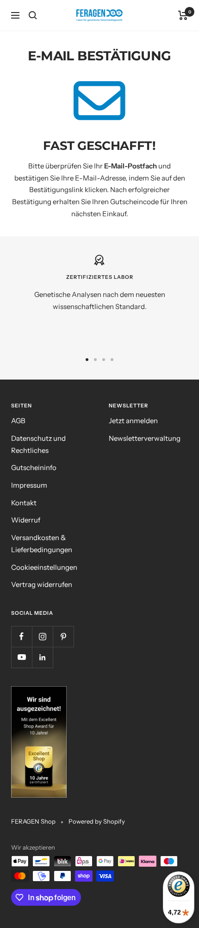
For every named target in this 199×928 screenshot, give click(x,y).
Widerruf (25, 520)
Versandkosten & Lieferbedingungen (41, 543)
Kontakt (24, 502)
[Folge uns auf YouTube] (21, 657)
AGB (18, 420)
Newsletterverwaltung (144, 438)
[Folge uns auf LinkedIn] (42, 657)
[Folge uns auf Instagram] (42, 636)
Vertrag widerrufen (41, 584)
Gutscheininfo (33, 467)
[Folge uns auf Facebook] (21, 636)
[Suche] (33, 15)
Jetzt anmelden (133, 420)
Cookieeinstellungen (44, 567)
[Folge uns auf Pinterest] (63, 636)
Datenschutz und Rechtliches (38, 444)
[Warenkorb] (183, 15)
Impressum (29, 485)
